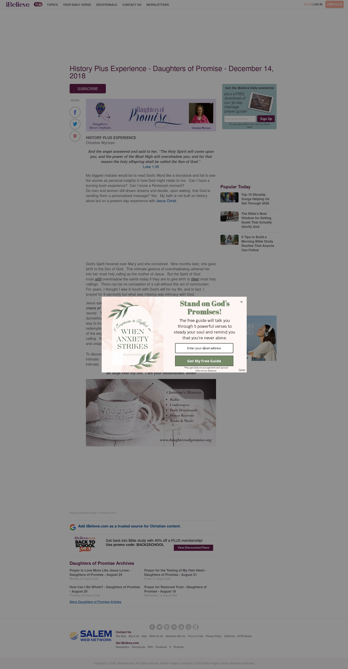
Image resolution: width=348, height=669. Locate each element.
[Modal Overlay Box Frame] (174, 334)
